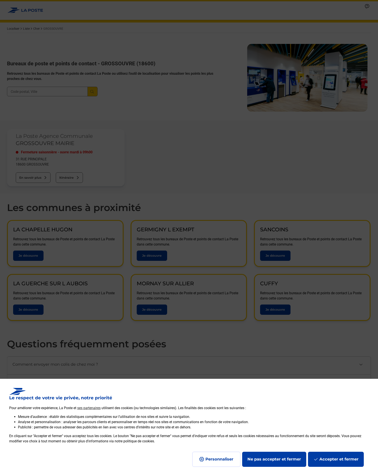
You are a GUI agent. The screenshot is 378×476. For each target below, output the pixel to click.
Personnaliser (219, 459)
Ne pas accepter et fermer (274, 459)
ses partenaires (89, 408)
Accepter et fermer (339, 459)
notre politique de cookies (134, 441)
